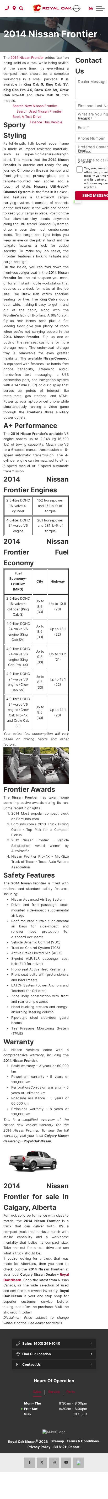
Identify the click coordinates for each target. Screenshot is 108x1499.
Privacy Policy (39, 1447)
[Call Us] (7, 8)
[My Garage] (91, 8)
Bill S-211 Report (66, 1447)
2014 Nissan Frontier (27, 58)
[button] (21, 8)
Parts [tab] (71, 1392)
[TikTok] (78, 1463)
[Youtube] (66, 1463)
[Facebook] (29, 1463)
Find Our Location (36, 1354)
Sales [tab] (37, 1392)
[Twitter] (42, 1463)
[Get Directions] (14, 8)
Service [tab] (54, 1392)
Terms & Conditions (83, 1441)
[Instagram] (54, 1463)
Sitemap (57, 1441)
